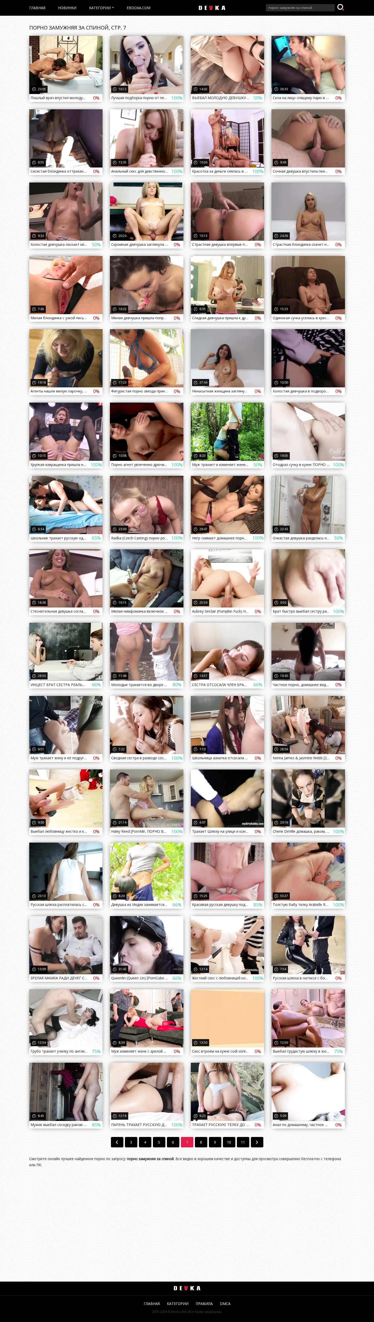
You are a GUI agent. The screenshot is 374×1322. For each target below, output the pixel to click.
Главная (37, 7)
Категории (100, 7)
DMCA (225, 1303)
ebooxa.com (138, 7)
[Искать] (341, 7)
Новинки (67, 7)
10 (229, 1142)
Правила (204, 1303)
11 (243, 1142)
